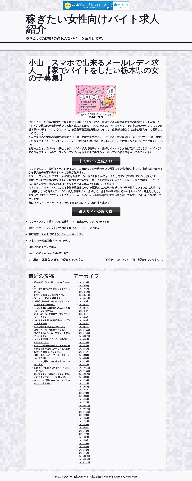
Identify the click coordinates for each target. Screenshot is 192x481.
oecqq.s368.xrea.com (40, 253)
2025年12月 (84, 292)
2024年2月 (84, 361)
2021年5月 (84, 440)
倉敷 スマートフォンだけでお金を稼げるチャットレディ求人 (64, 228)
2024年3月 (84, 358)
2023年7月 (84, 383)
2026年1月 (84, 288)
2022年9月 (84, 415)
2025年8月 (84, 304)
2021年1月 (84, 453)
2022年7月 (84, 421)
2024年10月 (84, 336)
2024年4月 (84, 355)
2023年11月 (84, 370)
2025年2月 (84, 323)
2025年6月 (84, 311)
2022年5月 (84, 427)
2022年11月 (84, 408)
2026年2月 (84, 285)
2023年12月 (84, 367)
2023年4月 (84, 393)
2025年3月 (84, 320)
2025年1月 (84, 326)
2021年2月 (84, 449)
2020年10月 (84, 462)
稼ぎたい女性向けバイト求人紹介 (93, 23)
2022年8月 (84, 418)
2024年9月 (84, 339)
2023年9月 (84, 377)
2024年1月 (84, 364)
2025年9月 (84, 301)
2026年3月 (84, 282)
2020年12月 (84, 456)
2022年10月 (84, 412)
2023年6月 (84, 386)
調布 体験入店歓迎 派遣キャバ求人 (58, 260)
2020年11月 (84, 459)
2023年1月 (84, 402)
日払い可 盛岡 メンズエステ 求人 (49, 295)
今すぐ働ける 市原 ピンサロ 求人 (49, 326)
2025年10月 (84, 298)
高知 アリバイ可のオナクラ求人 (50, 329)
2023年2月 (84, 399)
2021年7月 (84, 434)
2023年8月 (84, 380)
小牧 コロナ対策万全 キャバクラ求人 (49, 240)
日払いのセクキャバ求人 (42, 246)
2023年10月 (84, 374)
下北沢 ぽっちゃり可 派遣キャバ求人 (132, 260)
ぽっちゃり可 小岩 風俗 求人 (47, 298)
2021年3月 (84, 446)
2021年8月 (84, 431)
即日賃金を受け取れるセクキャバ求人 (52, 374)
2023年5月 (84, 389)
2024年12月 (84, 329)
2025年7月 (84, 307)
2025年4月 (84, 317)
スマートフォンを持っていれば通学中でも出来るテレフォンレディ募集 (69, 221)
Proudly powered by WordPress (120, 476)
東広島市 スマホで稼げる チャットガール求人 (56, 234)
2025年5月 (84, 314)
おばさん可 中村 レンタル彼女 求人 (50, 377)
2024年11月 (84, 333)
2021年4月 (84, 443)
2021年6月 (84, 437)
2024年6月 (84, 348)
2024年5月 (84, 352)
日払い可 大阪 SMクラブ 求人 (47, 352)
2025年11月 (84, 295)
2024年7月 (84, 345)
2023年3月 (84, 396)
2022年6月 (84, 424)
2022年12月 (84, 405)
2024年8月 (84, 342)
